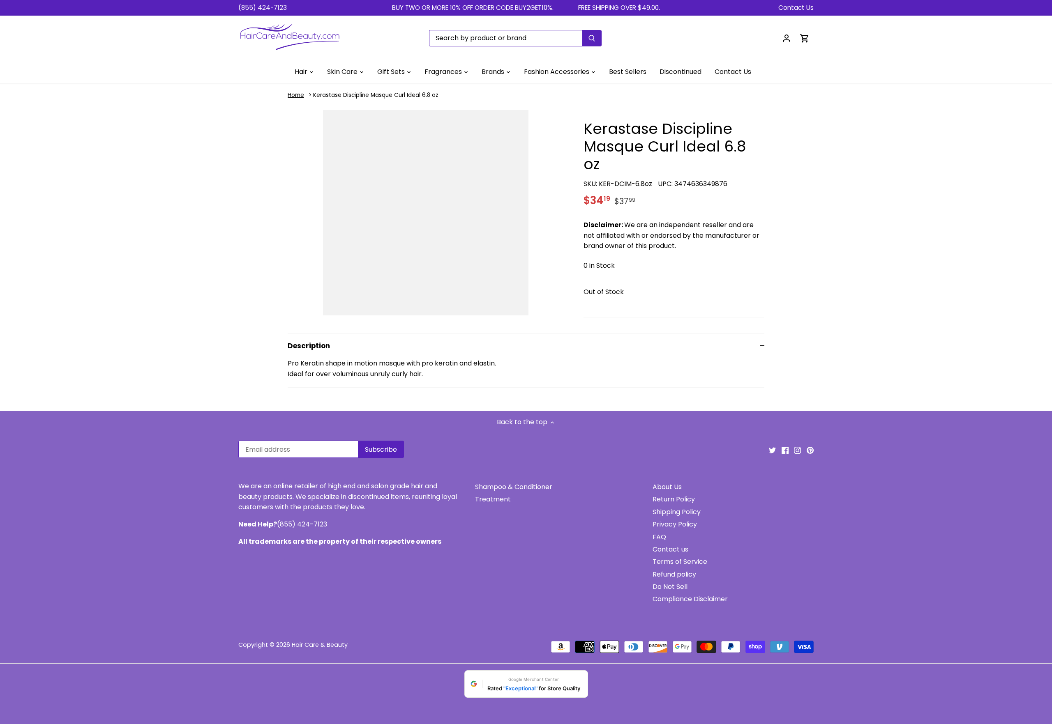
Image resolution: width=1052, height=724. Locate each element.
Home (296, 95)
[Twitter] (772, 450)
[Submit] (591, 38)
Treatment (493, 499)
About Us (667, 487)
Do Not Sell (670, 586)
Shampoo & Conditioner (513, 487)
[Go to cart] (805, 38)
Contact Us (796, 7)
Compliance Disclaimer (690, 599)
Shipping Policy (677, 512)
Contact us (670, 549)
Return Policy (674, 499)
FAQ (659, 537)
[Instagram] (797, 450)
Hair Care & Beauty (320, 645)
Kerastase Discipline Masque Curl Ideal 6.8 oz (375, 95)
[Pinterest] (810, 450)
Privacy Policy (675, 524)
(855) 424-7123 (262, 7)
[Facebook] (785, 450)
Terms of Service (680, 561)
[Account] (786, 38)
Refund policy (674, 574)
